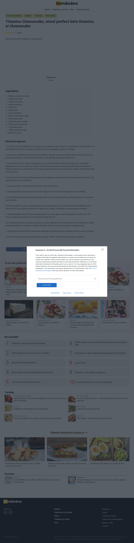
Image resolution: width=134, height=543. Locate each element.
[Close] (103, 250)
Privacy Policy (78, 293)
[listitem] (67, 279)
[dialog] (67, 271)
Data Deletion (55, 293)
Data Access (67, 293)
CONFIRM (47, 285)
